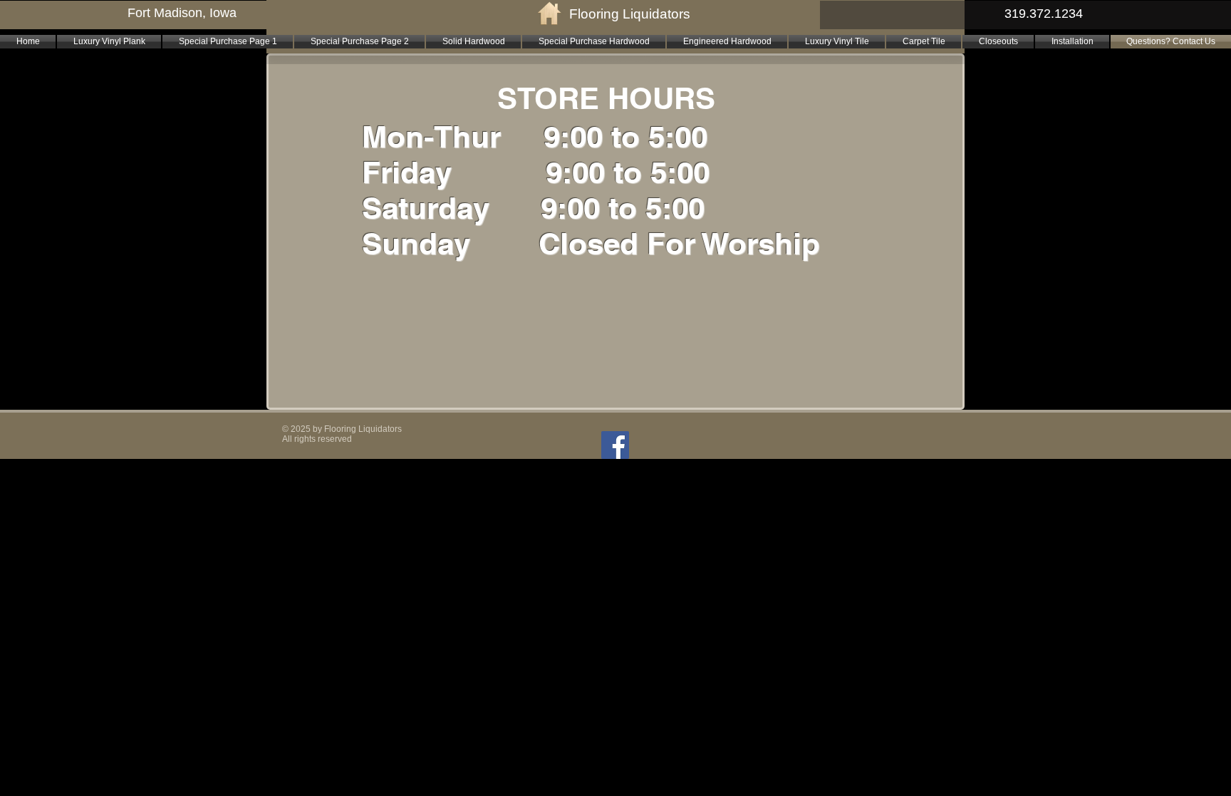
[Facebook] (615, 445)
